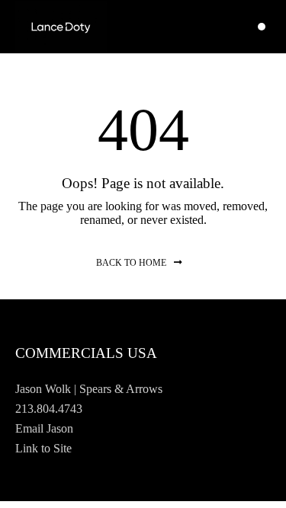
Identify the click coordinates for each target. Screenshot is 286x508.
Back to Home (131, 262)
